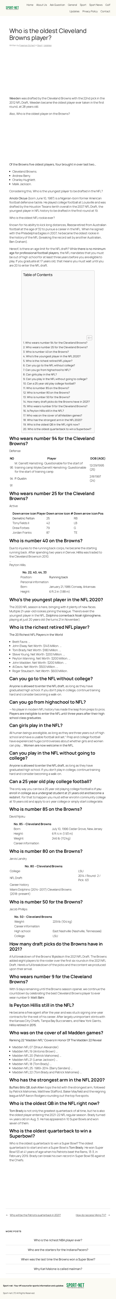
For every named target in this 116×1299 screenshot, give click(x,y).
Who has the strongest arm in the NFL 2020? (54, 420)
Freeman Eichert (27, 45)
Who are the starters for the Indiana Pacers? (58, 1250)
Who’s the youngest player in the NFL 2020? (53, 356)
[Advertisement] (58, 72)
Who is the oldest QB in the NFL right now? (53, 424)
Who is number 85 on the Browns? (47, 388)
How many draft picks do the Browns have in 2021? (58, 401)
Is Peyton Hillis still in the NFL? (45, 410)
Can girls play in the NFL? (41, 374)
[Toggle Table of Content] (87, 337)
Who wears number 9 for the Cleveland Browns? (57, 406)
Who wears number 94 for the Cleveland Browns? (56, 342)
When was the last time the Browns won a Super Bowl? (58, 1259)
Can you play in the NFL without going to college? (56, 379)
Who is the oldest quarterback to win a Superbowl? (59, 429)
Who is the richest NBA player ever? (58, 1240)
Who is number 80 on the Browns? (48, 392)
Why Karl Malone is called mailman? (58, 1269)
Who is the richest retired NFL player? (49, 361)
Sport (39, 45)
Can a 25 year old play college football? (51, 383)
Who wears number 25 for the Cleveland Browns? (57, 347)
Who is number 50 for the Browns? (48, 397)
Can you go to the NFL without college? (50, 365)
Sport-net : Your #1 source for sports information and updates (33, 1285)
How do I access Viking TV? (91, 1215)
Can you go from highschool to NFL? (48, 370)
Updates (48, 45)
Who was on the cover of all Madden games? (54, 415)
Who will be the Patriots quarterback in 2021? (35, 1215)
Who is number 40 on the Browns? (47, 351)
